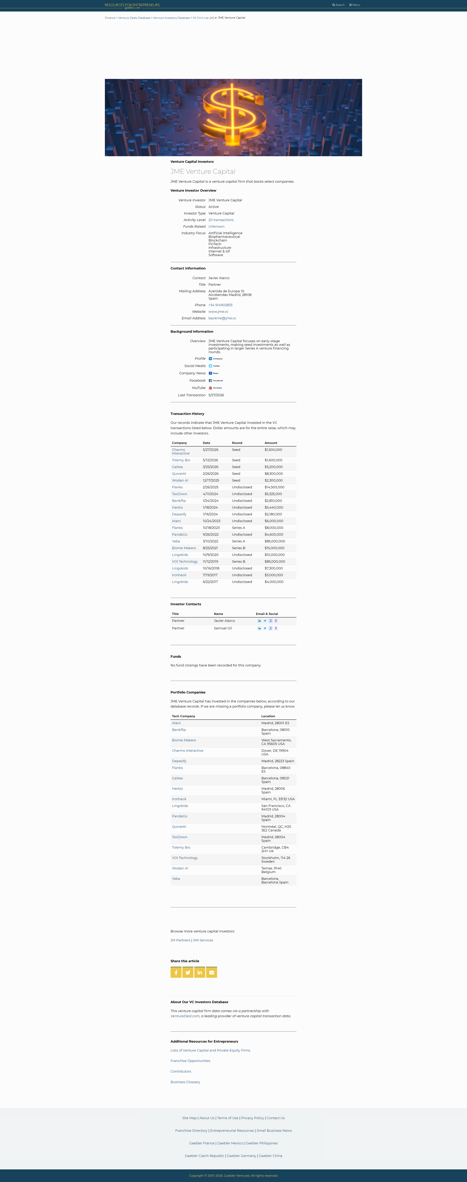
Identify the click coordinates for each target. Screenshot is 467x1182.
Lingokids (180, 555)
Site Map (189, 1118)
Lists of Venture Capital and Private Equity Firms (210, 1050)
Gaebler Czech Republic (204, 1156)
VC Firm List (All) (204, 18)
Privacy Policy (252, 1118)
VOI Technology (185, 561)
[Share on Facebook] (176, 972)
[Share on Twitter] (187, 972)
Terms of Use (227, 1118)
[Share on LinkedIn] (199, 972)
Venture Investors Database (171, 18)
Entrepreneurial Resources (232, 1131)
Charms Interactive (181, 451)
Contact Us (276, 1118)
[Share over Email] (211, 972)
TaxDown (179, 494)
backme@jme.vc (222, 318)
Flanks (177, 487)
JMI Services (203, 940)
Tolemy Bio (181, 460)
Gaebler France (202, 1143)
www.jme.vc (218, 311)
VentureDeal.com (185, 1016)
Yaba (176, 541)
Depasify (179, 514)
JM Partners (180, 940)
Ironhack (179, 575)
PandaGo (179, 534)
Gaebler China (270, 1156)
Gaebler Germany (241, 1156)
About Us (207, 1118)
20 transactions (221, 220)
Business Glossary (185, 1082)
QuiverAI (179, 474)
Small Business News (274, 1131)
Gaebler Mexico (230, 1143)
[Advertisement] (233, 49)
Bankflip (179, 501)
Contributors (181, 1071)
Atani (176, 521)
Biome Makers (184, 548)
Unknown (217, 226)
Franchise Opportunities (190, 1061)
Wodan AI (180, 480)
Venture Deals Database (134, 18)
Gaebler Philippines (262, 1143)
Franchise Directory (191, 1131)
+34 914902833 (220, 305)
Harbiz (177, 507)
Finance (110, 18)
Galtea (177, 467)
